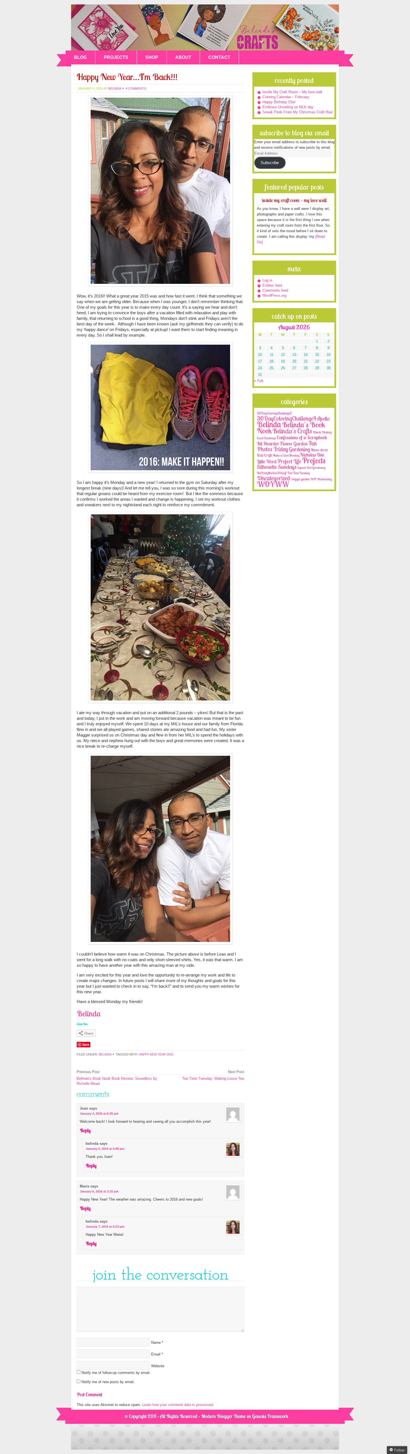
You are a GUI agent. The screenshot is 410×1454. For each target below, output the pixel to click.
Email (155, 1354)
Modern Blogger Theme (223, 1416)
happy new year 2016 (156, 1054)
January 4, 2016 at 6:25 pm (99, 1113)
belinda (114, 88)
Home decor (319, 449)
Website (157, 1366)
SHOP (151, 57)
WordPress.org (274, 295)
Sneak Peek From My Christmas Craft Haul (297, 112)
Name (156, 1342)
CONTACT (219, 57)
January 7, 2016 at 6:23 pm (105, 1226)
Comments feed (275, 290)
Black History (322, 432)
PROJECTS (116, 57)
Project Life (289, 461)
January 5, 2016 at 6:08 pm (105, 1148)
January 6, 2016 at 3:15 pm (99, 1191)
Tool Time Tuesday (299, 473)
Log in (267, 280)
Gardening (299, 449)
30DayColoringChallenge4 (286, 418)
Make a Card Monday (286, 455)
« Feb (258, 381)
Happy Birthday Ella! (279, 102)
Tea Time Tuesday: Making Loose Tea (213, 1078)
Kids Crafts (264, 455)
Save (85, 1044)
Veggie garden (300, 479)
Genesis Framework (270, 1416)
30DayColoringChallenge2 (274, 413)
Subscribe (270, 162)
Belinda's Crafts (205, 27)
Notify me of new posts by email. (108, 1382)
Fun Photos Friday (287, 446)
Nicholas (308, 455)
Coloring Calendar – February (285, 97)
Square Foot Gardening (311, 468)
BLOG (80, 57)
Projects (313, 460)
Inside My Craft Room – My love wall (292, 92)
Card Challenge (266, 438)
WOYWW (273, 484)
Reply (85, 1130)
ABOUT (183, 57)
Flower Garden (293, 443)
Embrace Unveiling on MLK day (287, 107)
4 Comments (136, 88)
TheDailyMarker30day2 (272, 473)
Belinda (105, 1054)
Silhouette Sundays (276, 466)
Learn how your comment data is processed (177, 1405)
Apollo (323, 418)
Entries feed (272, 285)
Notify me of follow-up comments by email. (116, 1373)
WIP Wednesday (321, 479)
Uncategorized (273, 478)
